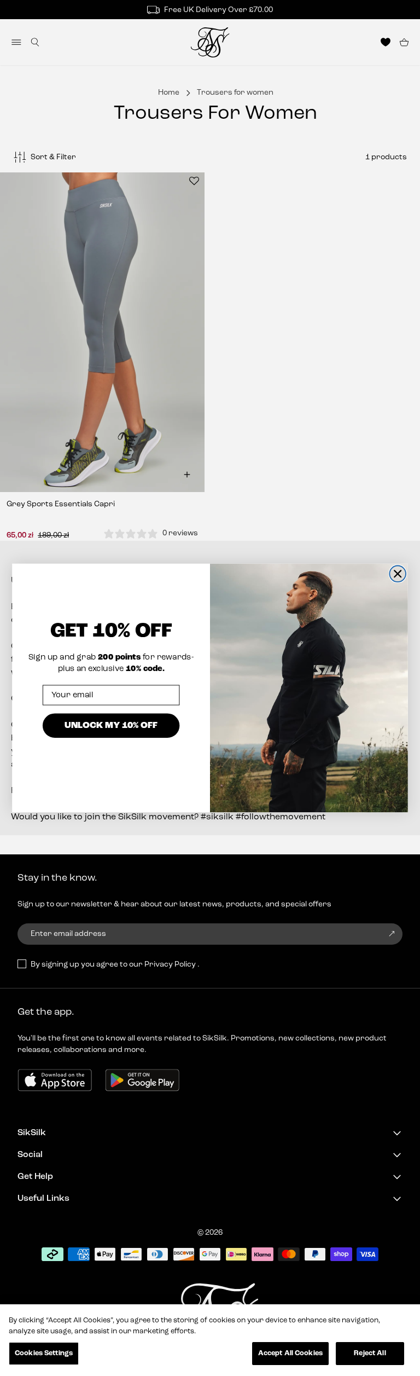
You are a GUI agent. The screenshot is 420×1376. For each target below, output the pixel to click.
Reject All (370, 1353)
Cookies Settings (44, 1353)
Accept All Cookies (290, 1353)
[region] (210, 1340)
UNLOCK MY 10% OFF (111, 724)
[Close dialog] (397, 573)
